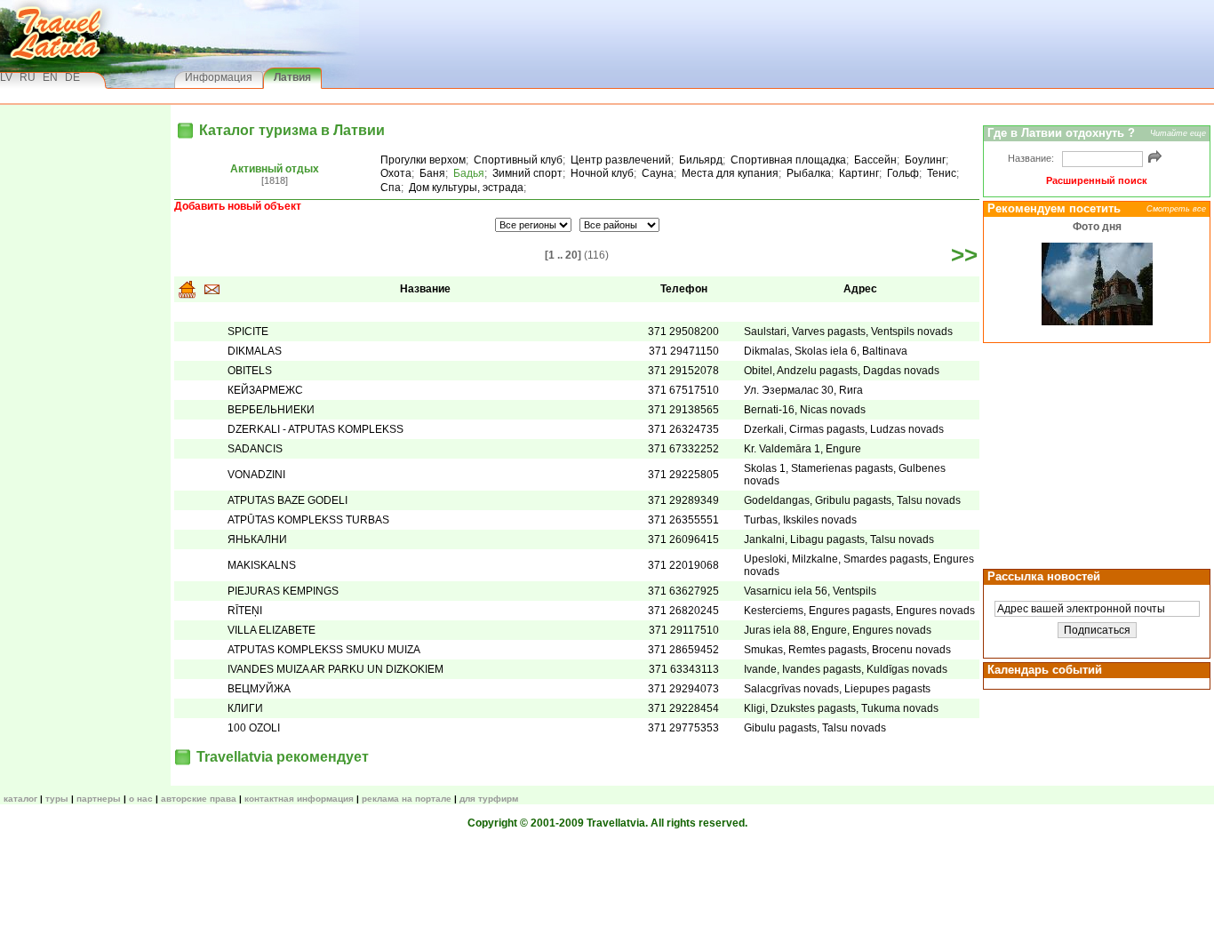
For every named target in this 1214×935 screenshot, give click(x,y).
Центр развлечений (621, 160)
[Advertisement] (1094, 454)
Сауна (658, 173)
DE (72, 77)
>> (964, 255)
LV (6, 77)
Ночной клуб (602, 173)
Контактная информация (299, 798)
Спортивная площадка (788, 160)
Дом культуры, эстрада (466, 187)
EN (50, 77)
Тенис (941, 173)
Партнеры (98, 798)
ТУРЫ (56, 798)
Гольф (903, 173)
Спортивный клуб (518, 160)
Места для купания (730, 173)
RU (28, 77)
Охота (395, 173)
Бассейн (875, 160)
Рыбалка (809, 173)
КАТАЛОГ (20, 798)
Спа (390, 187)
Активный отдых (274, 169)
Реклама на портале (406, 798)
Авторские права (198, 798)
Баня (432, 173)
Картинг (859, 173)
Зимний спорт (527, 173)
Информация (218, 77)
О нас (141, 798)
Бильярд (701, 160)
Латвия (292, 77)
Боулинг (925, 160)
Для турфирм (488, 798)
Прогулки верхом (423, 160)
